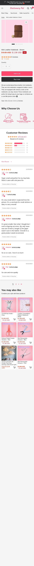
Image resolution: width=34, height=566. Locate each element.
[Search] (28, 8)
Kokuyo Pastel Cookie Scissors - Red (8, 339)
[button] (6, 57)
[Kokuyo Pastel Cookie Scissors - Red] (9, 329)
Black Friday (4, 13)
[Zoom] (26, 22)
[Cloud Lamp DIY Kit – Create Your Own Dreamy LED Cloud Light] (9, 353)
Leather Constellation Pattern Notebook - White (24, 315)
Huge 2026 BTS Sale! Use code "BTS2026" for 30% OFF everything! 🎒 (18, 2)
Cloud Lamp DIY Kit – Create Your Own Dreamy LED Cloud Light (9, 363)
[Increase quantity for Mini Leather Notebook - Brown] (9, 66)
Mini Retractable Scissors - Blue (22, 339)
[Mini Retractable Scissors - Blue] (25, 329)
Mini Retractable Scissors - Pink (22, 362)
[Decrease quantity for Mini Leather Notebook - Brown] (3, 66)
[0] (31, 8)
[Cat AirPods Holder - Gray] (9, 304)
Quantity (3, 62)
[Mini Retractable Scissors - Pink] (25, 353)
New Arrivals (14, 13)
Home (2, 17)
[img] (6, 169)
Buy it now (17, 79)
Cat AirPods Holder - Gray (8, 314)
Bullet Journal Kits (24, 13)
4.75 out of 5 (22, 137)
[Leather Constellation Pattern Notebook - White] (25, 304)
